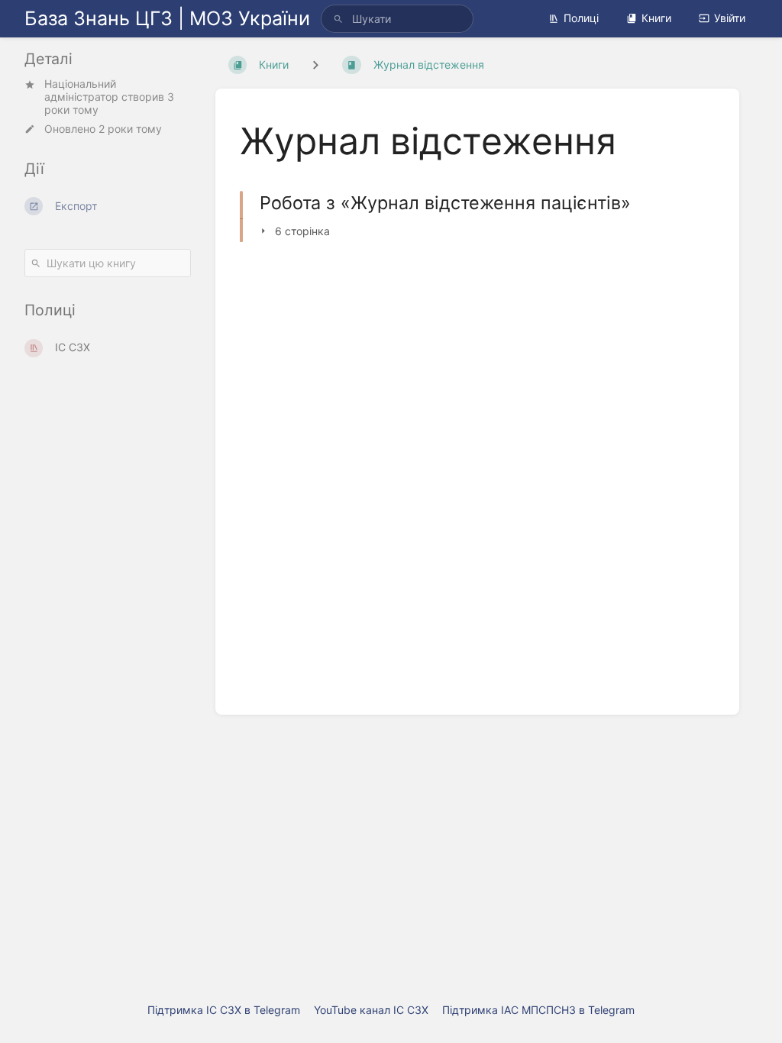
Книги (656, 17)
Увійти (729, 17)
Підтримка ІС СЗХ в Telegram (223, 1009)
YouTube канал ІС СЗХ (371, 1009)
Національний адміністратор (81, 90)
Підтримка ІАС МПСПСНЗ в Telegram (538, 1009)
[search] (397, 19)
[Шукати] (338, 18)
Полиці (581, 17)
